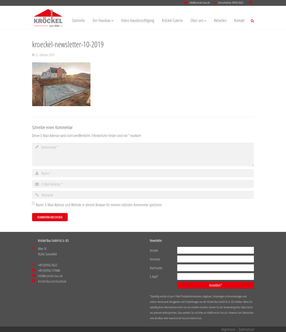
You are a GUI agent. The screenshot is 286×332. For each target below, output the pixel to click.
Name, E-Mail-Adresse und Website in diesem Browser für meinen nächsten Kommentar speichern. (99, 204)
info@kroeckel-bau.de (199, 2)
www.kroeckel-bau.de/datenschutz (185, 318)
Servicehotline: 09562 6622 (230, 2)
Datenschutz (246, 329)
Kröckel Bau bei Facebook (52, 281)
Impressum (228, 329)
